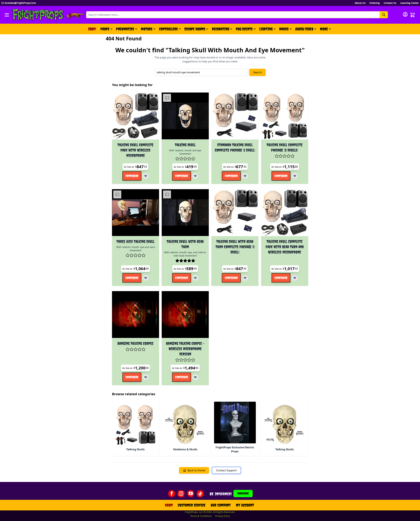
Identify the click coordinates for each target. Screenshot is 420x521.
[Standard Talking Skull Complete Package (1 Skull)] (234, 116)
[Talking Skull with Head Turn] (185, 212)
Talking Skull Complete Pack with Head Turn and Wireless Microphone (285, 246)
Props (104, 29)
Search (257, 72)
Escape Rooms (194, 29)
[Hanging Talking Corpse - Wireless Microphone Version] (185, 314)
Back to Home (196, 470)
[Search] (384, 14)
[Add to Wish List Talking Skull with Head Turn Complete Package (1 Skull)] (245, 278)
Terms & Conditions (201, 516)
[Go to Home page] (38, 14)
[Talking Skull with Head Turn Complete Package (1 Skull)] (234, 212)
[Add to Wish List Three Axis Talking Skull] (146, 278)
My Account (245, 505)
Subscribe (243, 493)
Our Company (221, 505)
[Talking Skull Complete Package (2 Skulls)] (284, 116)
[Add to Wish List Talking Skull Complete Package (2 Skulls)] (295, 176)
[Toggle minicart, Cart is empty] (412, 14)
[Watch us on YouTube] (191, 493)
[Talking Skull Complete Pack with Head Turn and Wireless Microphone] (284, 212)
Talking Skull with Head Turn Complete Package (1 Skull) (235, 246)
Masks (284, 29)
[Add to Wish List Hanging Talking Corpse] (146, 377)
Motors (146, 29)
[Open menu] (7, 15)
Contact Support (226, 470)
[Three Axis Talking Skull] (135, 212)
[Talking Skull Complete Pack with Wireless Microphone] (135, 116)
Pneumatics (125, 29)
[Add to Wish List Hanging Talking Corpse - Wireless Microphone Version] (195, 377)
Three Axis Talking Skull (135, 241)
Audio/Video (304, 29)
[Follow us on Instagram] (181, 493)
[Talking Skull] (185, 116)
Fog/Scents (244, 29)
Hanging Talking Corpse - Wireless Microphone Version (185, 348)
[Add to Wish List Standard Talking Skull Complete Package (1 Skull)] (245, 176)
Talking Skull (185, 144)
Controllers (168, 29)
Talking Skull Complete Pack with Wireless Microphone (135, 150)
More (326, 30)
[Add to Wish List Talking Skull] (195, 176)
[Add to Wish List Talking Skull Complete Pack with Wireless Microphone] (146, 176)
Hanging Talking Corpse (135, 343)
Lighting (266, 29)
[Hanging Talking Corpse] (135, 314)
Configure (131, 176)
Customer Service (191, 505)
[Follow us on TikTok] (200, 493)
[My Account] (405, 14)
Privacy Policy (222, 516)
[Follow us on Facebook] (171, 493)
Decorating (220, 29)
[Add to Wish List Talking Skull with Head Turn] (195, 278)
